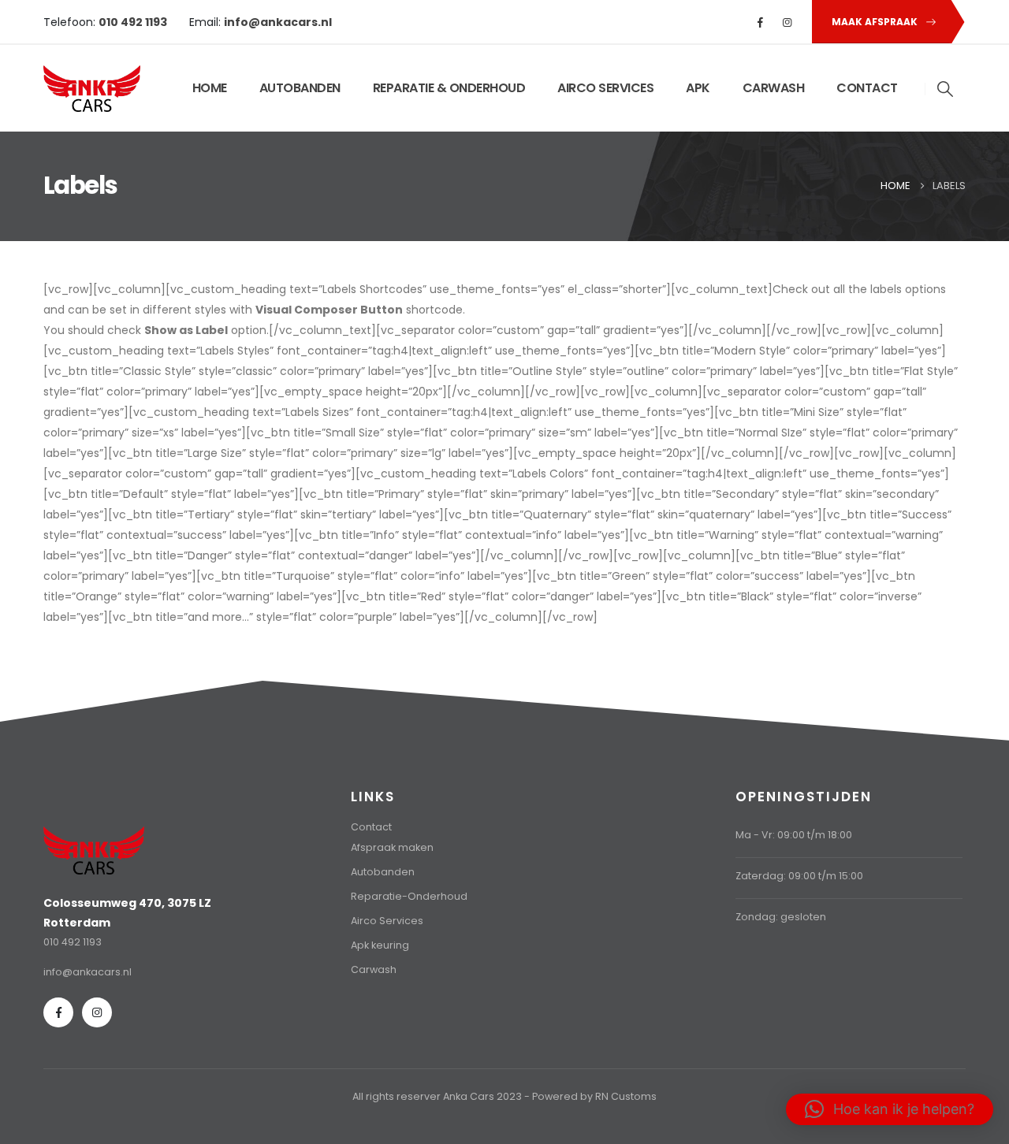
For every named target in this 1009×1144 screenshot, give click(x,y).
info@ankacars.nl (87, 972)
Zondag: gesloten (780, 916)
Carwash (374, 969)
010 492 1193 (72, 942)
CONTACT (867, 88)
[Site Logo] (91, 88)
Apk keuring (380, 945)
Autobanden (383, 871)
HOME (209, 88)
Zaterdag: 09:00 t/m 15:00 (799, 875)
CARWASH (774, 88)
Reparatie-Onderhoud (409, 896)
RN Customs (626, 1096)
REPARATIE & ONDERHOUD (449, 88)
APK (698, 88)
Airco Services (387, 920)
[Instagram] (787, 22)
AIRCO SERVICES (605, 88)
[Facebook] (761, 22)
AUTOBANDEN (300, 88)
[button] (945, 89)
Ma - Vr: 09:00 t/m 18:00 (793, 834)
